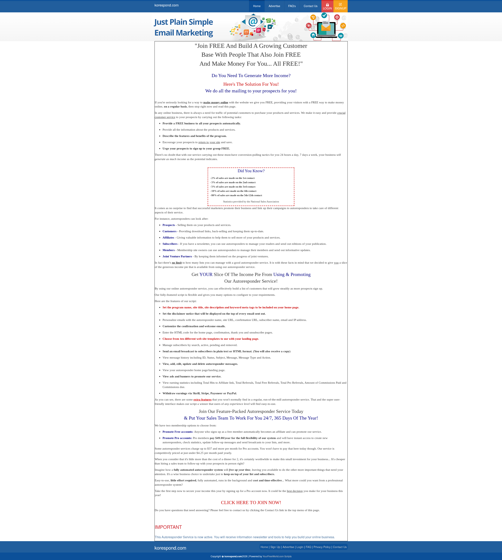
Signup (340, 8)
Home (257, 6)
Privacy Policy (322, 547)
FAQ (309, 547)
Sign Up (275, 547)
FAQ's (292, 6)
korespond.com (167, 4)
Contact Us (310, 6)
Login (327, 8)
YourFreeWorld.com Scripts (277, 556)
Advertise (274, 6)
